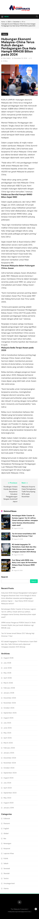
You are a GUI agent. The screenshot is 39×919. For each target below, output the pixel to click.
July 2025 (7, 723)
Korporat (7, 848)
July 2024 (7, 783)
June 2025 (8, 728)
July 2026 (7, 663)
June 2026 (8, 668)
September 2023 (10, 793)
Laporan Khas (9, 853)
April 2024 (8, 788)
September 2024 (10, 773)
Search (4, 577)
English (6, 828)
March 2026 (8, 683)
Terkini (6, 878)
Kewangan (7, 843)
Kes (5, 838)
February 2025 (9, 748)
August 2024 (8, 778)
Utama (4, 34)
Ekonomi (7, 823)
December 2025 (10, 698)
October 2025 (9, 708)
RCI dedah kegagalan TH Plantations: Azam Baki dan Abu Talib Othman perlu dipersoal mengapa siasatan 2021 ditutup (19, 644)
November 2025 (10, 703)
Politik (6, 858)
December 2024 (10, 758)
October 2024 (9, 768)
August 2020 (9, 803)
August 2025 (8, 718)
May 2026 (7, 673)
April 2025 (8, 738)
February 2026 (9, 688)
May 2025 (7, 733)
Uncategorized (9, 883)
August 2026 (8, 658)
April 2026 (8, 678)
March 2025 (8, 743)
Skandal (7, 873)
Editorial (7, 818)
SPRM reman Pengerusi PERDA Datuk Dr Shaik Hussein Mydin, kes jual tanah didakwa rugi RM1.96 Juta (18, 625)
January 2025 (9, 753)
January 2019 (9, 808)
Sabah (6, 863)
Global (6, 833)
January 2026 (9, 693)
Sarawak (7, 868)
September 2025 (10, 713)
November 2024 (10, 763)
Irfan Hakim (7, 58)
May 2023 (7, 798)
